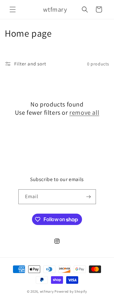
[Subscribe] (89, 196)
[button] (13, 9)
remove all (84, 112)
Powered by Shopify (70, 291)
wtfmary (47, 291)
